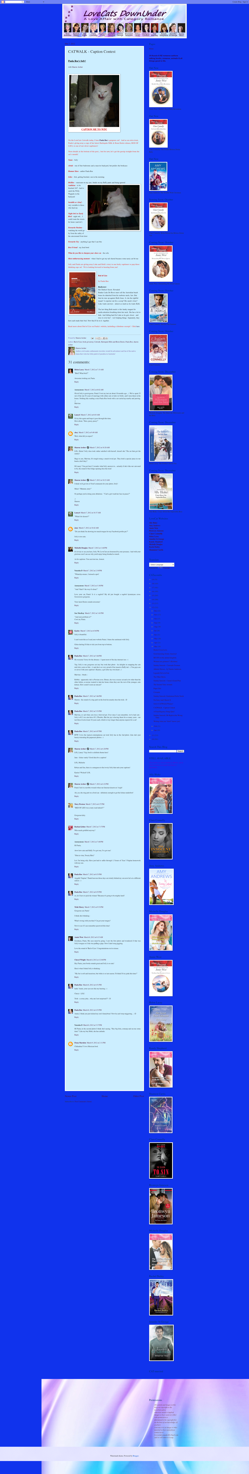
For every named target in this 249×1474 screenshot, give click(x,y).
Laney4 (77, 414)
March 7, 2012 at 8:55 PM (92, 892)
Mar (156, 646)
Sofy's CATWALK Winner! (163, 703)
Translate (166, 568)
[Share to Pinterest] (106, 338)
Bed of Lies (78, 342)
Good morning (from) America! (165, 653)
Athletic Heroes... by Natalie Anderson (167, 669)
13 (153, 603)
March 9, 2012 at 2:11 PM (96, 1042)
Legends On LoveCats (161, 673)
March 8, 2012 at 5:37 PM (92, 1025)
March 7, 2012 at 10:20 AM (100, 447)
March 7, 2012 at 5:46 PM (92, 696)
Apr (155, 642)
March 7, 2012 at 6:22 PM (99, 784)
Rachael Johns (80, 826)
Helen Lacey (79, 369)
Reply (76, 382)
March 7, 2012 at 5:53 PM (92, 711)
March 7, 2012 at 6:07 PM (92, 731)
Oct (155, 618)
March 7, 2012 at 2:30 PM (92, 570)
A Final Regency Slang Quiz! (164, 711)
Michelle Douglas (81, 548)
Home (105, 1096)
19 (153, 579)
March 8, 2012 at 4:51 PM (92, 985)
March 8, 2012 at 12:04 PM (96, 959)
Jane (76, 528)
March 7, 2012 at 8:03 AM (90, 414)
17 (153, 587)
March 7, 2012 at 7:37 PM (95, 826)
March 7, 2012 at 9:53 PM (94, 907)
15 (153, 595)
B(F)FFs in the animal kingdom (165, 657)
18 (153, 583)
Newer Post (70, 1096)
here (138, 326)
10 (153, 739)
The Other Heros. (160, 677)
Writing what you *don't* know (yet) (167, 721)
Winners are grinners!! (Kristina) (165, 661)
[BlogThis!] (99, 338)
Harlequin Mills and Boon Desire (113, 342)
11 (153, 735)
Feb (155, 726)
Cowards (157, 692)
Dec (155, 611)
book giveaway (88, 342)
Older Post (138, 1096)
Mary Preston (79, 804)
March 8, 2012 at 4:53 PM (92, 1010)
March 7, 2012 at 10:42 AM (89, 528)
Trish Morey (79, 907)
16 (153, 591)
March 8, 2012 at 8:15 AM (93, 937)
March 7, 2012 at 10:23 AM (100, 480)
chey (76, 432)
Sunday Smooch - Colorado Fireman (167, 665)
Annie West (78, 937)
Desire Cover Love (160, 650)
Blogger (136, 1456)
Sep (155, 622)
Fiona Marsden (80, 1042)
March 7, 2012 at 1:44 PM (97, 548)
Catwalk (97, 342)
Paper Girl (157, 688)
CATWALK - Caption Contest (164, 707)
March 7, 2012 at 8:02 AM (94, 389)
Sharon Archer (77, 67)
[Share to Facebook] (104, 338)
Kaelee (77, 631)
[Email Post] (92, 338)
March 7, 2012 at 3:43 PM (94, 613)
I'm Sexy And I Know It (162, 700)
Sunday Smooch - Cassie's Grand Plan (167, 680)
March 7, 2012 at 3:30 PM (94, 585)
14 (153, 599)
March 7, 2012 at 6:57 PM (95, 804)
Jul (155, 630)
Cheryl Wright (80, 959)
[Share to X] (101, 338)
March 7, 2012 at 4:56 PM (89, 631)
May (156, 638)
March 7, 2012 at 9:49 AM (88, 432)
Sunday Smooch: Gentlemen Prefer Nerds (169, 696)
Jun (155, 634)
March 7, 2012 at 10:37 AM (91, 512)
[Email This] (96, 338)
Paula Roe (103, 140)
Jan (155, 730)
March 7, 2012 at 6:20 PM (99, 749)
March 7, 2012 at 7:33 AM (94, 369)
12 (153, 607)
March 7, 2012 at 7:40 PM (94, 841)
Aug (156, 626)
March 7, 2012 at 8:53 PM (92, 874)
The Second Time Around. (163, 684)
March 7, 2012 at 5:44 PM (92, 656)
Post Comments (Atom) (83, 1101)
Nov (156, 614)
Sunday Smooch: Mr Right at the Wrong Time (168, 716)
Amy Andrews (154, 526)
